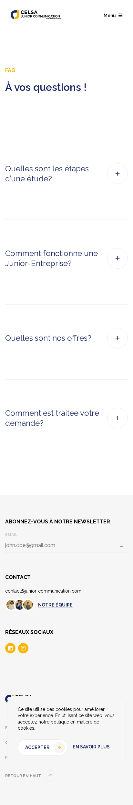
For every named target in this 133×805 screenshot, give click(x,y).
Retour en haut (23, 776)
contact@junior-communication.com (43, 591)
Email (11, 534)
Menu (110, 15)
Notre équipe (55, 604)
